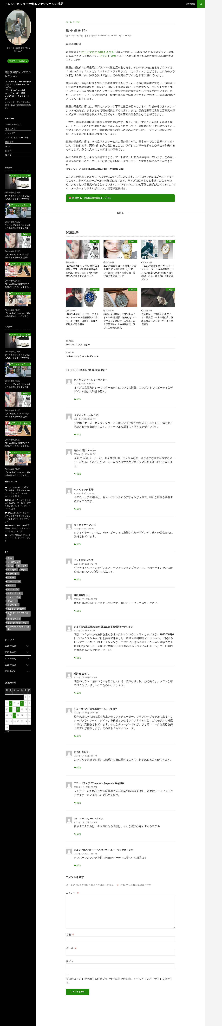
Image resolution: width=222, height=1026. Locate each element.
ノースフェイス (14, 562)
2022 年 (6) (10, 671)
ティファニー (13, 605)
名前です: (11, 48)
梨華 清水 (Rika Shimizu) (98, 36)
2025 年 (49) (10, 652)
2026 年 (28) (10, 646)
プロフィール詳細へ (18, 61)
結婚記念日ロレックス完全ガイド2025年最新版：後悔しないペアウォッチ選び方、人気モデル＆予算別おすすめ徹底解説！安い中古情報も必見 (120, 321)
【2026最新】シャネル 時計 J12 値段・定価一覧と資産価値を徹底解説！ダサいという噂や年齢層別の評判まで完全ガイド (82, 271)
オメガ (10, 566)
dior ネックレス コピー (78, 343)
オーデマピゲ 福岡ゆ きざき (97, 52)
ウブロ (23, 570)
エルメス (11, 585)
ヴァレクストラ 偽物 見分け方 (18, 614)
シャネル (11, 578)
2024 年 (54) (10, 659)
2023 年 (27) (10, 665)
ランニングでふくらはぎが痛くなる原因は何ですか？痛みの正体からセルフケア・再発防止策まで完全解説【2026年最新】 (18, 227)
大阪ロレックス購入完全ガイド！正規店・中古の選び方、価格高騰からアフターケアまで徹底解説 (157, 319)
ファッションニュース (16, 137)
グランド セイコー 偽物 (15, 90)
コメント (72, 892)
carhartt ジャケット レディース (82, 354)
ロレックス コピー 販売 (15, 93)
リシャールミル (14, 597)
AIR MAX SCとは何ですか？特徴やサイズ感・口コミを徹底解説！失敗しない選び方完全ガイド (17, 285)
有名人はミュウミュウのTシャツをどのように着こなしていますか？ (17, 516)
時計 (129, 36)
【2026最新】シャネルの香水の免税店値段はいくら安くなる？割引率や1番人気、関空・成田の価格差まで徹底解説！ (18, 315)
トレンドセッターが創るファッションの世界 (34, 4)
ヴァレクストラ (14, 619)
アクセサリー (13, 124)
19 (14, 715)
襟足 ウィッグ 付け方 (16, 609)
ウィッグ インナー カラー (18, 623)
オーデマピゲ (13, 589)
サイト (70, 961)
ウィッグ (10, 129)
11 (11, 709)
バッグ (10, 133)
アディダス (12, 570)
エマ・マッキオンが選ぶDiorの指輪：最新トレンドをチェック (17, 490)
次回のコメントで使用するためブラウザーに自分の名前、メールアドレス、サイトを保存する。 (119, 980)
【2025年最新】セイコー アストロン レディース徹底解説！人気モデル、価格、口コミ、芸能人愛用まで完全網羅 (82, 319)
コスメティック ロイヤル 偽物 (18, 81)
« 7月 (7, 732)
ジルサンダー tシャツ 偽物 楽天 (18, 628)
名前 (70, 934)
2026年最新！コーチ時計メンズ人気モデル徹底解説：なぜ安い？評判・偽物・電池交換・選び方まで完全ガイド (120, 271)
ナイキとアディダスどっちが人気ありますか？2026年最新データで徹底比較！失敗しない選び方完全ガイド (18, 197)
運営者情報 (190, 4)
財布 (8, 151)
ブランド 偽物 (108, 55)
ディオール (12, 601)
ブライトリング (14, 581)
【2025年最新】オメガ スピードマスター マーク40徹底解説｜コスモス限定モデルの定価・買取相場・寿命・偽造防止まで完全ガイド (158, 273)
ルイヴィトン (13, 574)
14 (122, 36)
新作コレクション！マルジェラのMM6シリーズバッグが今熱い (18, 503)
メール (71, 948)
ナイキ (10, 558)
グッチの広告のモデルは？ (19, 535)
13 (18, 709)
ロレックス (22, 566)
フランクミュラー (15, 593)
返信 (79, 399)
